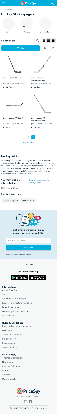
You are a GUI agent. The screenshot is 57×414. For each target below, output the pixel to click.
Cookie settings (9, 347)
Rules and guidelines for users (16, 326)
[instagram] (25, 401)
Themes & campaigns (12, 357)
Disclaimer (7, 330)
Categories (7, 374)
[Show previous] (24, 137)
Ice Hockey (8, 10)
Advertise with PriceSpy (14, 298)
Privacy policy (9, 338)
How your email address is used (18, 255)
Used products (9, 379)
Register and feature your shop (17, 302)
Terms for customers (12, 334)
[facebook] (30, 401)
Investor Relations (11, 366)
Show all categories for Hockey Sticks (39, 181)
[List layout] (48, 40)
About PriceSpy (9, 290)
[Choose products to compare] (45, 48)
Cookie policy (8, 343)
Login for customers (11, 307)
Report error (28, 142)
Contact (6, 294)
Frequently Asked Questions (16, 311)
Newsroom (7, 362)
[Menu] (3, 3)
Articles (6, 370)
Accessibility (8, 315)
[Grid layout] (43, 40)
